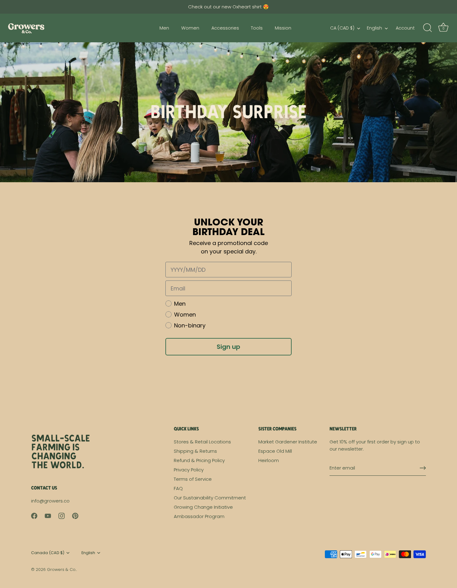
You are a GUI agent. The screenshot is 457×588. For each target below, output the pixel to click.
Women (190, 28)
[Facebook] (34, 515)
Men (164, 28)
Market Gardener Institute (287, 441)
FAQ (178, 488)
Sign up (228, 346)
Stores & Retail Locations (202, 441)
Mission (283, 28)
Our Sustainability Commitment (210, 497)
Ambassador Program (199, 516)
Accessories (225, 28)
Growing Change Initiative (203, 507)
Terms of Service (193, 479)
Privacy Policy (189, 469)
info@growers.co (50, 501)
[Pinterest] (75, 515)
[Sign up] (423, 468)
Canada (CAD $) (47, 552)
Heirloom (268, 460)
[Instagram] (61, 515)
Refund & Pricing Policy (199, 460)
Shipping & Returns (195, 451)
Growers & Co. (61, 569)
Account (405, 28)
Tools (257, 28)
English (374, 28)
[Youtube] (48, 515)
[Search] (427, 28)
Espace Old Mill (275, 451)
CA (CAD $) (342, 28)
